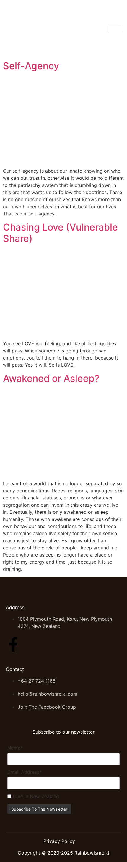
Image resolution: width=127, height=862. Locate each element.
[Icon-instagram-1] (31, 644)
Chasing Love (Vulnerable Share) (60, 232)
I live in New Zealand (35, 796)
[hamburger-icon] (114, 29)
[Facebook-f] (13, 644)
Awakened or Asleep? (51, 378)
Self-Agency (31, 66)
